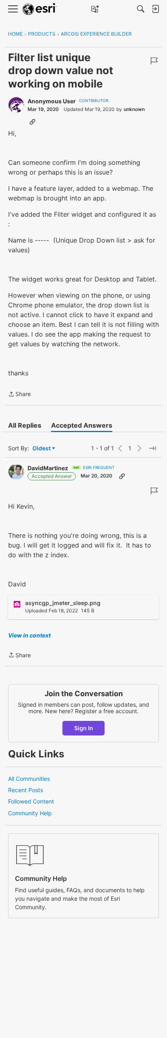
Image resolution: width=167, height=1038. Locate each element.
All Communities (29, 778)
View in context (29, 635)
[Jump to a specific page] (152, 448)
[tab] (24, 425)
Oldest (42, 448)
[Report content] (154, 60)
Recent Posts (25, 789)
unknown (134, 109)
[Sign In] (155, 9)
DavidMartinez (48, 468)
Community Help (30, 813)
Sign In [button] (83, 728)
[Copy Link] (32, 121)
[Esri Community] (40, 9)
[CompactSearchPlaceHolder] (140, 9)
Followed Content (31, 801)
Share (19, 394)
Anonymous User (52, 101)
